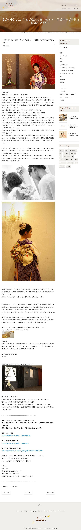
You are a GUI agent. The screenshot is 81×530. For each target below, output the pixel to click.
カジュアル (69, 163)
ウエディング (63, 56)
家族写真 (61, 150)
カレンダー (61, 166)
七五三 (67, 159)
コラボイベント (64, 88)
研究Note (62, 82)
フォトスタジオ (66, 156)
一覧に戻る (28, 492)
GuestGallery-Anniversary (67, 67)
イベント (62, 85)
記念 (61, 62)
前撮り (76, 159)
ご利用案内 (4, 486)
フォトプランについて (12, 486)
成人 (72, 159)
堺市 (60, 156)
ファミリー (65, 153)
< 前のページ (6, 492)
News (61, 76)
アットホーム (62, 163)
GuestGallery (63, 64)
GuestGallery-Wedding (66, 70)
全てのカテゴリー (65, 47)
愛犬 (66, 150)
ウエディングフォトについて (68, 94)
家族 (61, 53)
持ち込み (76, 163)
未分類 (62, 100)
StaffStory (63, 79)
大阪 (60, 153)
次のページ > (50, 492)
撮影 (61, 59)
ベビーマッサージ (73, 150)
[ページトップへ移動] (40, 504)
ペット (62, 50)
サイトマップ (61, 511)
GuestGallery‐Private (66, 73)
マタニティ (61, 159)
